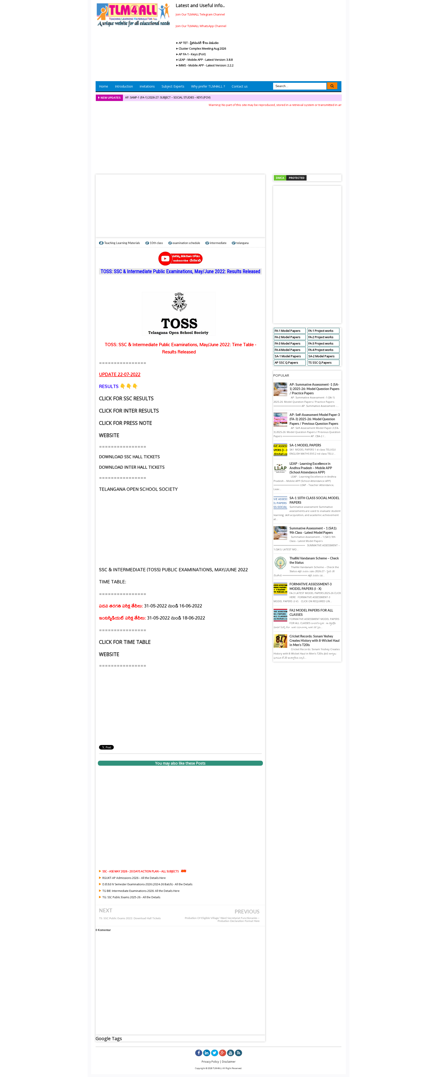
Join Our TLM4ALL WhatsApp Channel (201, 26)
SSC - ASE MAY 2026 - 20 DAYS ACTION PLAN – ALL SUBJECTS (140, 871)
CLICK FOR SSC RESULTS (126, 398)
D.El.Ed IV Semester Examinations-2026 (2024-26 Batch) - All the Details (147, 884)
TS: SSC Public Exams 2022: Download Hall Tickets (130, 918)
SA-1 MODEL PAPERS (305, 445)
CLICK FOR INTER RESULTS (129, 410)
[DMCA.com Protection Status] (290, 178)
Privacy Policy (210, 1062)
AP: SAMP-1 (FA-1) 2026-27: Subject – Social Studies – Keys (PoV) (167, 97)
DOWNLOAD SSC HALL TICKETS (129, 456)
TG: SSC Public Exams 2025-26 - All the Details (131, 897)
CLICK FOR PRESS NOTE (125, 423)
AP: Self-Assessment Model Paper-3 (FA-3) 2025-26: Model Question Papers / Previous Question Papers (315, 419)
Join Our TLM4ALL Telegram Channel (200, 14)
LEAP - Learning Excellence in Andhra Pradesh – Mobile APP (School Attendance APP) (311, 468)
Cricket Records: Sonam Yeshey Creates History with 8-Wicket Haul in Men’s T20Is (314, 641)
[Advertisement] (218, 139)
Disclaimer (229, 1062)
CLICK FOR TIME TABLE (125, 642)
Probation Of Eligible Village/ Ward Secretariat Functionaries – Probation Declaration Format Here (222, 919)
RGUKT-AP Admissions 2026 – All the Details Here (134, 878)
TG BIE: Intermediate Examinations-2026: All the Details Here (141, 891)
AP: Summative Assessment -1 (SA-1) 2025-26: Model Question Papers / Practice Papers (314, 389)
